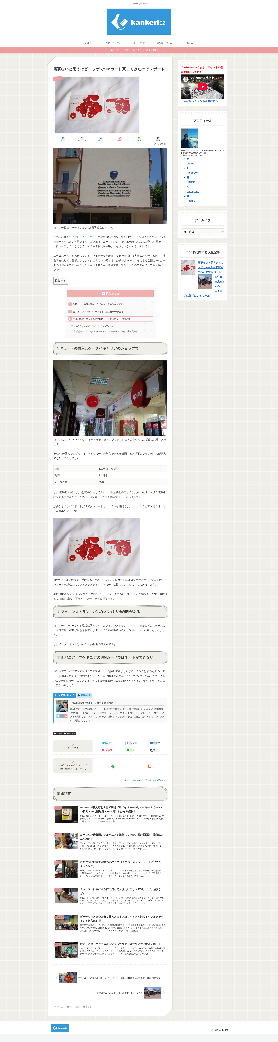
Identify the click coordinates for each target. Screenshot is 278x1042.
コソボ (59, 733)
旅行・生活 (71, 733)
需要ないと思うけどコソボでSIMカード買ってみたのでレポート (211, 267)
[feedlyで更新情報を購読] (112, 766)
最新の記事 (85, 695)
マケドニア (96, 237)
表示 (63, 280)
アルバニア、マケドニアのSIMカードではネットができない (102, 319)
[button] (158, 139)
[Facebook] (62, 716)
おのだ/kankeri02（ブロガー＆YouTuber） (93, 326)
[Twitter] (58, 716)
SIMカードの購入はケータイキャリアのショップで (98, 304)
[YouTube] (65, 716)
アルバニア (80, 237)
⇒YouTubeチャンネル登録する (199, 101)
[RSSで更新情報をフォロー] (149, 766)
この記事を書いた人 (65, 695)
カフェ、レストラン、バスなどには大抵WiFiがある (98, 311)
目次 (108, 293)
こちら (201, 155)
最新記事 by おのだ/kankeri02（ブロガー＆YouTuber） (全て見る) (105, 331)
